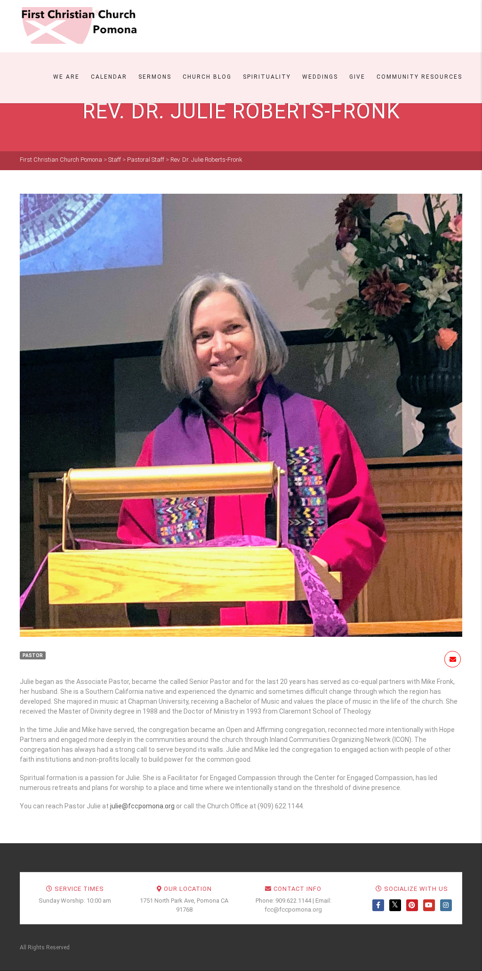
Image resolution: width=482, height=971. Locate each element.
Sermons (154, 77)
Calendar (109, 77)
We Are (66, 77)
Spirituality (267, 77)
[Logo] (78, 25)
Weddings (320, 77)
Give (357, 77)
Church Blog (207, 77)
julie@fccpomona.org (142, 806)
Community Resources (419, 77)
